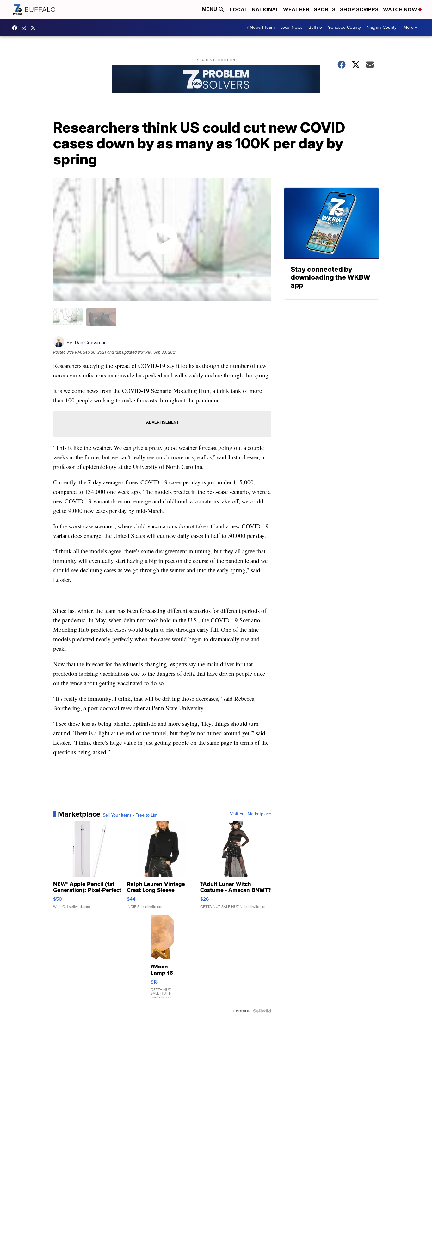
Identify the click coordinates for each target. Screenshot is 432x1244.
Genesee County (344, 27)
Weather (296, 9)
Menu (210, 9)
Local (238, 9)
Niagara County (382, 27)
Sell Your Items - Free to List (130, 815)
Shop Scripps (359, 9)
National (265, 9)
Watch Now (400, 9)
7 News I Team (260, 27)
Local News (291, 27)
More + (410, 27)
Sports (325, 9)
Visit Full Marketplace (250, 814)
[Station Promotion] (216, 80)
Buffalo (315, 27)
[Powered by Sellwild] (262, 1011)
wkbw (25, 27)
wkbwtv (16, 27)
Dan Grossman (91, 342)
